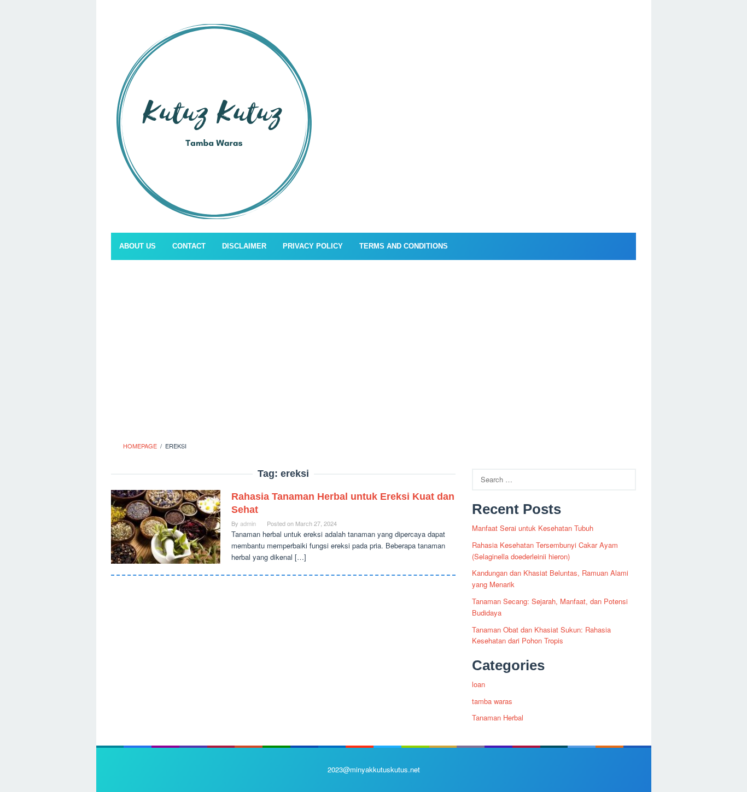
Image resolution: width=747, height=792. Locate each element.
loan (478, 684)
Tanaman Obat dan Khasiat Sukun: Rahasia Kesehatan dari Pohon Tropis (541, 635)
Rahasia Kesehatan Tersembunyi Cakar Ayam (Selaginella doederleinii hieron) (545, 551)
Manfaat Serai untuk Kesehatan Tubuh (532, 528)
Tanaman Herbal (497, 717)
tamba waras (492, 701)
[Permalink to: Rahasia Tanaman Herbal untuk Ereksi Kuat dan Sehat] (165, 526)
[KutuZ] (213, 119)
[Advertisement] (373, 347)
